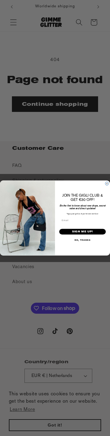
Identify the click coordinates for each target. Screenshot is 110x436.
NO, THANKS (83, 240)
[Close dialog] (106, 183)
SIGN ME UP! (82, 231)
